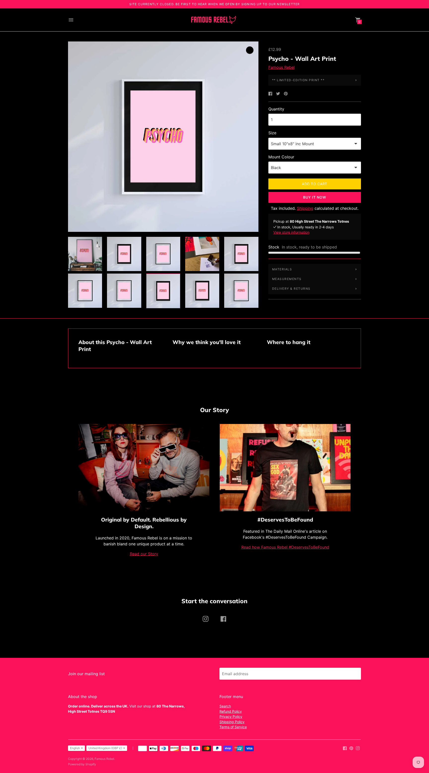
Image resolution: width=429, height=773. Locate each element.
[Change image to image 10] (241, 291)
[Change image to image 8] (163, 291)
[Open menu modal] (71, 20)
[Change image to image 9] (202, 291)
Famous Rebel (281, 67)
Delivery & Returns (291, 288)
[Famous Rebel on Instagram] (358, 747)
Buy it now (314, 197)
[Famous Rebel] (213, 20)
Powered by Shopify (82, 764)
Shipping (305, 208)
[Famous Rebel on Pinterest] (351, 747)
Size (272, 133)
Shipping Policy (232, 722)
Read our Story (144, 553)
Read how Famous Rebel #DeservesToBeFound (285, 547)
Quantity (276, 109)
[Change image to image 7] (124, 291)
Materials (282, 269)
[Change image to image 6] (85, 291)
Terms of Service (233, 727)
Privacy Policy (230, 716)
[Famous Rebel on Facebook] (345, 747)
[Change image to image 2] (124, 254)
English (75, 748)
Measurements (287, 279)
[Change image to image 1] (85, 254)
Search (225, 706)
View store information (291, 232)
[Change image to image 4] (202, 254)
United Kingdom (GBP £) (105, 748)
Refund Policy (230, 711)
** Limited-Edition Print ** (298, 80)
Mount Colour (281, 157)
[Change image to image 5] (241, 254)
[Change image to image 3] (163, 254)
